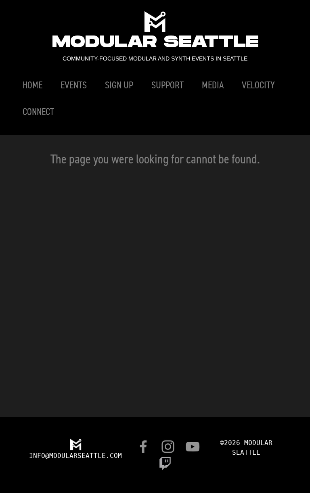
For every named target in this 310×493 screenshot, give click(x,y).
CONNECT (38, 111)
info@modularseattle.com (75, 456)
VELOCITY (258, 85)
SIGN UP (119, 85)
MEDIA (213, 85)
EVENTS (74, 85)
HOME (32, 85)
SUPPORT (167, 85)
